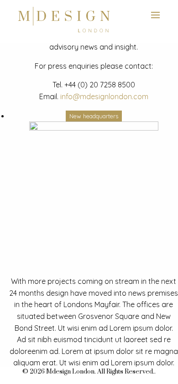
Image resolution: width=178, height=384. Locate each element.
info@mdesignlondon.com (104, 96)
